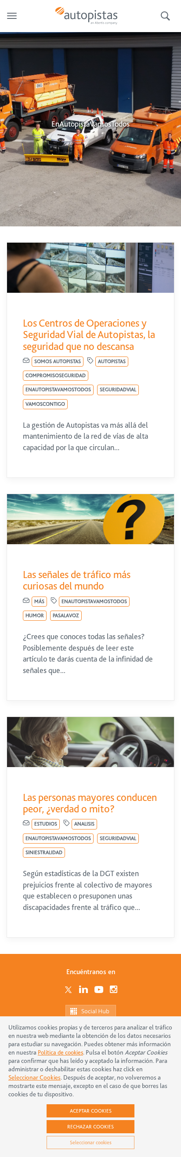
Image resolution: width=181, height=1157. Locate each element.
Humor (34, 615)
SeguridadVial (118, 389)
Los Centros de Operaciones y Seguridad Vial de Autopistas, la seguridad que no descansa (89, 335)
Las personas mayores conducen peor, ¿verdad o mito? (90, 803)
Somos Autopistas (57, 361)
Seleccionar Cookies (34, 1077)
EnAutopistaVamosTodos (58, 389)
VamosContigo (45, 404)
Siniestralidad (43, 852)
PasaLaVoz (66, 615)
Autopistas (112, 361)
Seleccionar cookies (91, 1142)
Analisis (84, 824)
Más (39, 601)
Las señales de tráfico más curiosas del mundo (76, 580)
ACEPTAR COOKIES (91, 1111)
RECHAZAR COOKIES (90, 1127)
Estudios (45, 824)
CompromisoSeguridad (55, 375)
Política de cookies (60, 1052)
